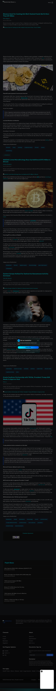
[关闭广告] (42, 671)
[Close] (38, 340)
